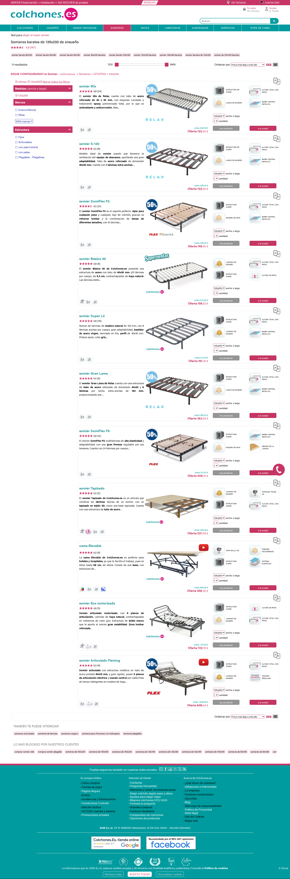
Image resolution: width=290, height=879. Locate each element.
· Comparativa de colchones (146, 814)
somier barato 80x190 (22, 54)
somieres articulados (24, 733)
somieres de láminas (47, 733)
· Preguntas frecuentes (143, 786)
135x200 (35, 82)
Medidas (30, 88)
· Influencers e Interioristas (200, 786)
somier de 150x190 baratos (226, 54)
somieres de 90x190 (237, 751)
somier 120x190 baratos (145, 54)
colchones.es (67, 74)
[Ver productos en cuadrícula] (268, 64)
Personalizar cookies (170, 874)
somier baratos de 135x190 (198, 54)
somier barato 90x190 (70, 54)
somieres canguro (69, 733)
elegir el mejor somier (36, 35)
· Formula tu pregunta (142, 803)
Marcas (20, 102)
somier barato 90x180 (46, 54)
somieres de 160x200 (75, 751)
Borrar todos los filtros (56, 82)
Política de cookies (216, 868)
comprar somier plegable (50, 751)
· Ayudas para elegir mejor (145, 796)
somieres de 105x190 (215, 751)
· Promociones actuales (94, 814)
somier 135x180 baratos (171, 54)
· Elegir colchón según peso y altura (151, 793)
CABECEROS (172, 27)
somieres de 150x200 (122, 751)
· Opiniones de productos (144, 818)
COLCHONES (25, 27)
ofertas (22, 82)
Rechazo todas (113, 874)
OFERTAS (99, 74)
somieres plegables (132, 733)
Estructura (22, 130)
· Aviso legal (191, 812)
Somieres (84, 74)
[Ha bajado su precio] (103, 589)
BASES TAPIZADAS (84, 27)
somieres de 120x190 (191, 751)
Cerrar (283, 868)
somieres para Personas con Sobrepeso (101, 733)
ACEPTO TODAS (140, 874)
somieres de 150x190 (98, 751)
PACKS (145, 27)
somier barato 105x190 (119, 54)
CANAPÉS (53, 27)
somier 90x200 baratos (94, 54)
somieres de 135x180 (168, 751)
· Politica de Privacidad (198, 809)
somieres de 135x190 (145, 751)
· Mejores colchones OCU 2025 (148, 800)
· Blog (187, 802)
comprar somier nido (24, 751)
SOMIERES (117, 27)
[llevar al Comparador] (275, 80)
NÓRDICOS (228, 27)
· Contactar (135, 782)
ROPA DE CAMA (260, 27)
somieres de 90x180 (260, 751)
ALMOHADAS (200, 27)
